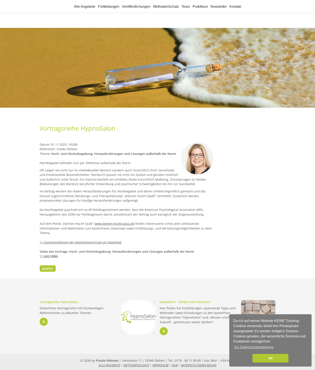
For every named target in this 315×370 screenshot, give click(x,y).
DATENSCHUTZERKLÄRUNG (198, 365)
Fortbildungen (108, 6)
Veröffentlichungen (136, 6)
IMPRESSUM (160, 365)
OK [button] (270, 358)
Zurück (47, 269)
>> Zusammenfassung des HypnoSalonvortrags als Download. (81, 242)
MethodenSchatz (166, 6)
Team (186, 6)
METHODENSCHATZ (136, 365)
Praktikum (200, 6)
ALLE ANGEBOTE (109, 365)
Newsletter (218, 6)
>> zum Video (49, 256)
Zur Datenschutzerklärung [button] (253, 347)
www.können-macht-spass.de (114, 224)
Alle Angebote (84, 6)
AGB (174, 365)
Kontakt (235, 6)
